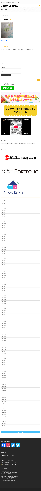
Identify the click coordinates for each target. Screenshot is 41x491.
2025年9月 (4, 227)
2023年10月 (4, 277)
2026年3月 (4, 214)
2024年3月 (4, 266)
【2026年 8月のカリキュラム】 (8, 460)
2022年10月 (4, 303)
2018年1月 (4, 423)
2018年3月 (4, 419)
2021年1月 (4, 349)
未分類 (29, 143)
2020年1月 (4, 375)
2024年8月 (4, 255)
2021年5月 (4, 340)
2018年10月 (4, 408)
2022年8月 (4, 308)
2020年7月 (4, 362)
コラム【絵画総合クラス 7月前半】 (9, 462)
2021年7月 (4, 336)
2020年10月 (4, 355)
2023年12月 (4, 273)
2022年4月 (4, 316)
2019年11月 (4, 379)
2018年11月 (4, 406)
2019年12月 (4, 377)
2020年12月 (4, 351)
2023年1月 (4, 297)
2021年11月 (4, 327)
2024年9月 (4, 253)
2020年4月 (4, 369)
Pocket (10, 19)
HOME (14, 9)
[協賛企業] (20, 157)
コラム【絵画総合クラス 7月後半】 (9, 457)
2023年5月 (4, 288)
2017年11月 (4, 425)
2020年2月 (4, 373)
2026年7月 (4, 205)
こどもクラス (18, 9)
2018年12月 (4, 403)
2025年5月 (4, 236)
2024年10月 (4, 251)
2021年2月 (4, 347)
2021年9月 (4, 332)
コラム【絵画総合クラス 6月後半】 (9, 464)
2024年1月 (4, 271)
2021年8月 (4, 334)
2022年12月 (4, 299)
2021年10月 (4, 329)
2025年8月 (4, 229)
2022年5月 (4, 314)
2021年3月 (4, 345)
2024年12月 (4, 247)
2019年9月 (4, 384)
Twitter (21, 432)
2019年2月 (4, 399)
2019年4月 (4, 395)
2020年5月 (4, 366)
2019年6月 (4, 390)
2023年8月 (4, 282)
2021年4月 (4, 342)
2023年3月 (4, 292)
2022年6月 (4, 312)
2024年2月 (4, 269)
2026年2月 (4, 216)
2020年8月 (4, 360)
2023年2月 (4, 295)
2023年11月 (4, 275)
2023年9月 (4, 279)
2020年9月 (4, 358)
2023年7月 (4, 284)
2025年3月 (4, 240)
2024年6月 (4, 260)
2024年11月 (4, 249)
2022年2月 (4, 321)
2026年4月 (4, 212)
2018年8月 (4, 412)
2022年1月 (4, 323)
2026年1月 (4, 218)
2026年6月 (4, 208)
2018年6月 (4, 416)
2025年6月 (4, 234)
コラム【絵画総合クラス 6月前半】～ (28, 9)
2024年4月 (4, 264)
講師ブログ (33, 143)
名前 (2, 63)
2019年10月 (4, 382)
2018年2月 (4, 421)
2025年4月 (4, 238)
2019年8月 (4, 386)
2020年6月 (4, 364)
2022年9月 (4, 305)
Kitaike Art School (5, 15)
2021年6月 (4, 338)
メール (3, 67)
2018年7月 (4, 414)
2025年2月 (4, 242)
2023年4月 (4, 290)
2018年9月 (4, 410)
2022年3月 (4, 319)
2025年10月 (4, 225)
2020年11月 (4, 353)
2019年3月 (4, 397)
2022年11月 (4, 301)
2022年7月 (4, 310)
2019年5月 (4, 392)
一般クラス (16, 143)
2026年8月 (4, 203)
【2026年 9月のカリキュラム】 (8, 455)
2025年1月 (4, 245)
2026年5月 (4, 210)
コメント (3, 50)
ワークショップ (10, 143)
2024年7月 (4, 258)
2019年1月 (4, 401)
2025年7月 (4, 232)
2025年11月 (4, 223)
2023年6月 (4, 286)
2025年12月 (4, 221)
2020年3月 (4, 371)
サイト (2, 71)
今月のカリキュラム (23, 143)
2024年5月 (4, 262)
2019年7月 (4, 388)
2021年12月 (4, 325)
